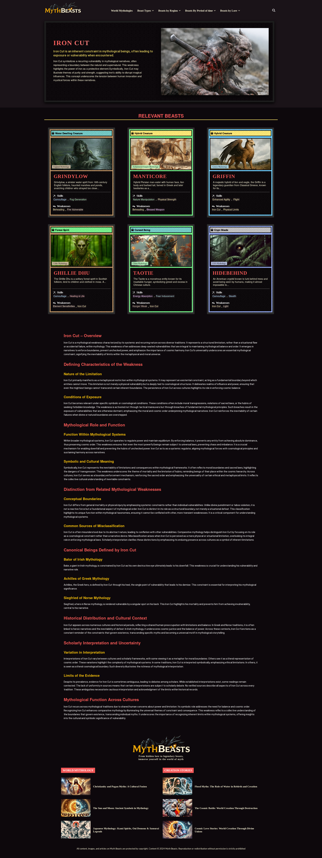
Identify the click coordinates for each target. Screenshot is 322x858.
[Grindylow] (81, 154)
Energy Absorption (143, 296)
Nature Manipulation (143, 199)
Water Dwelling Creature (69, 133)
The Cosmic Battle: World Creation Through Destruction (226, 808)
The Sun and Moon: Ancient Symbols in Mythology (121, 808)
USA (214, 263)
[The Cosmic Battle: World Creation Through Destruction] (177, 808)
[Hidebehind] (240, 251)
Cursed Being (142, 230)
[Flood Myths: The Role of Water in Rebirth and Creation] (177, 786)
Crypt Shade (221, 230)
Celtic (55, 263)
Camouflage (59, 199)
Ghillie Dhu (72, 273)
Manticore (150, 176)
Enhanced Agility (221, 199)
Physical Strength (167, 199)
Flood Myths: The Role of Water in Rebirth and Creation (226, 786)
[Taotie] (161, 251)
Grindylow (71, 176)
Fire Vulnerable (75, 209)
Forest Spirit (62, 230)
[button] (274, 10)
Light (225, 306)
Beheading (58, 209)
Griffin (224, 176)
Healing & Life (77, 296)
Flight (236, 199)
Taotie (143, 273)
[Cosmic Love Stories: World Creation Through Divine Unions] (177, 829)
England (56, 167)
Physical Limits (231, 209)
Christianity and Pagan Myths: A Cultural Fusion (120, 786)
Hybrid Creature (144, 133)
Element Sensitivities (64, 306)
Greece (215, 167)
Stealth (232, 296)
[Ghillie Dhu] (81, 251)
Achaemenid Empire (141, 167)
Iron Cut (216, 209)
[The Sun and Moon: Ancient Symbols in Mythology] (76, 808)
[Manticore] (161, 154)
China (135, 263)
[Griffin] (240, 154)
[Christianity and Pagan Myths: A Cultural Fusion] (76, 786)
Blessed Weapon (156, 209)
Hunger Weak (139, 306)
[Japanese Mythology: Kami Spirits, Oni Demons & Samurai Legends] (76, 829)
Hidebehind (230, 273)
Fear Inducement (165, 296)
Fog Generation (78, 199)
